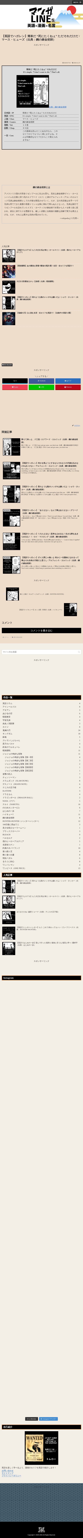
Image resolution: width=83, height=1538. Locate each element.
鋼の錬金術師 (8, 365)
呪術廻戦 (41, 750)
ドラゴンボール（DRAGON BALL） (41, 798)
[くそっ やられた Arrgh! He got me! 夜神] (61, 1278)
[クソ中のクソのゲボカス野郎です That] (61, 1002)
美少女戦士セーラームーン (41, 828)
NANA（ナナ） (41, 801)
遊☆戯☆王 (41, 851)
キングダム (41, 734)
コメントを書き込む (41, 630)
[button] (79, 652)
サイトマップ (7, 1473)
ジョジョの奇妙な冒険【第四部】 (42, 767)
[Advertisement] (41, 54)
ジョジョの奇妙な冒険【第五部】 (42, 771)
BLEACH (41, 835)
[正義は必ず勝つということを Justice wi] (22, 1278)
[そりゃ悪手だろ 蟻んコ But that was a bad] (61, 1199)
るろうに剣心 (41, 861)
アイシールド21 (41, 707)
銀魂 (41, 737)
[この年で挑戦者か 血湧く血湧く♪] (22, 1199)
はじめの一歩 (41, 811)
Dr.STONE (41, 791)
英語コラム (41, 703)
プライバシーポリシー (11, 1476)
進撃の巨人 (41, 774)
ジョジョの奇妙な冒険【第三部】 (42, 764)
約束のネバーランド (41, 848)
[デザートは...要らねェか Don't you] (22, 1317)
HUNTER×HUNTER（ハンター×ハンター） (41, 821)
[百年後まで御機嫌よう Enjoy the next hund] (22, 1396)
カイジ (41, 727)
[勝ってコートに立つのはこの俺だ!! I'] (61, 1160)
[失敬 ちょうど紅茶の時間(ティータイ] (61, 1042)
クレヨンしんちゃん (41, 740)
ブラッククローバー (41, 831)
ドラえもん (41, 794)
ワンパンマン (41, 865)
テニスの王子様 (41, 787)
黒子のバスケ (41, 744)
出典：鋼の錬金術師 (57, 107)
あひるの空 (41, 713)
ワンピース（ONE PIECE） (41, 868)
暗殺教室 (41, 717)
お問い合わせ (7, 1471)
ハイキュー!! (41, 814)
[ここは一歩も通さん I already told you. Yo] (22, 1042)
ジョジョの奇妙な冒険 (41, 754)
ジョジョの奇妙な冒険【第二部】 (42, 761)
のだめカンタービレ (41, 808)
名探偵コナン (41, 845)
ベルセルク (41, 838)
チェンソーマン (41, 777)
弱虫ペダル (41, 858)
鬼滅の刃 (41, 730)
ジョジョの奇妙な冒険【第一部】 (42, 757)
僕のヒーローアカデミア (41, 841)
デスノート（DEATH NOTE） (41, 784)
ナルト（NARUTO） (41, 804)
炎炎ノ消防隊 (41, 723)
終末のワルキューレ (41, 747)
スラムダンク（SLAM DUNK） (41, 781)
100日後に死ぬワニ (41, 824)
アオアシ (41, 710)
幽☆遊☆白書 (41, 855)
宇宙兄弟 (41, 720)
